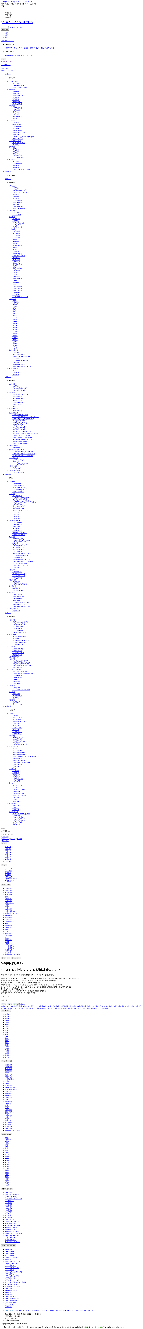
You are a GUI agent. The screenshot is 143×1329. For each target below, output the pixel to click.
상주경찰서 (8, 1203)
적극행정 (12, 736)
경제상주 (8, 474)
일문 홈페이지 (9, 1253)
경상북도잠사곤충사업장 (13, 1233)
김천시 (7, 1020)
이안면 (7, 1171)
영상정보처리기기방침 (21, 1310)
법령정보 (12, 120)
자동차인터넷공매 (11, 1284)
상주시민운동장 (10, 1303)
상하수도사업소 (10, 1249)
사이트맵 (19, 27)
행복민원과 (8, 940)
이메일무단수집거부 (37, 1310)
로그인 (3, 27)
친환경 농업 (13, 466)
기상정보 (41, 48)
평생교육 (12, 700)
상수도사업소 (9, 946)
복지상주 (8, 613)
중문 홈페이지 (9, 1255)
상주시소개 (12, 186)
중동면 (7, 1142)
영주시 (7, 1026)
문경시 (7, 1030)
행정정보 (8, 74)
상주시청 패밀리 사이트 (8, 1245)
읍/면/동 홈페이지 (7, 1134)
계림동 (7, 1179)
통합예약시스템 (6, 61)
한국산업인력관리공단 (12, 1225)
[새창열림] (12, 27)
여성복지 (12, 659)
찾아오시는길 (74, 1310)
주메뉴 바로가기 (16, 2)
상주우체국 (8, 1217)
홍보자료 (12, 783)
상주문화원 (8, 1211)
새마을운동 (12, 586)
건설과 (7, 929)
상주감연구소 (9, 1201)
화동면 (7, 1158)
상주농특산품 (13, 458)
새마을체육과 (9, 903)
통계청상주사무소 (11, 1223)
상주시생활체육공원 (12, 1268)
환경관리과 (8, 917)
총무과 (7, 897)
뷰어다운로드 (65, 1310)
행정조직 (12, 217)
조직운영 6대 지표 (15, 141)
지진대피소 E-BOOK (25, 55)
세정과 (7, 905)
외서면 (7, 1164)
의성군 (7, 1034)
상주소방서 (8, 1215)
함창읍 (7, 1138)
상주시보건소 (9, 1274)
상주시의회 (8, 1192)
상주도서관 (8, 1209)
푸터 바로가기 (27, 2)
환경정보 (12, 537)
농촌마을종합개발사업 (16, 449)
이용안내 (8, 861)
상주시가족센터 (10, 1266)
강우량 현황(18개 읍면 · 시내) (28, 48)
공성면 (7, 1148)
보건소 (7, 942)
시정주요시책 (13, 81)
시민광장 (8, 706)
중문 (6, 37)
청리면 (7, 1146)
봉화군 (7, 1053)
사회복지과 (8, 909)
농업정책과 (8, 919)
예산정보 (12, 89)
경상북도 (8, 1014)
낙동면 (7, 1144)
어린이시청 (8, 1292)
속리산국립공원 (10, 1219)
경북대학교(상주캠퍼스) (13, 1194)
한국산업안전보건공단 (12, 1231)
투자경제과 (8, 915)
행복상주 (8, 179)
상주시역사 (12, 210)
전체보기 (22, 1004)
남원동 (7, 1175)
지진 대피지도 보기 (11, 55)
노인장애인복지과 (11, 913)
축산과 (7, 923)
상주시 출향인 (9, 1305)
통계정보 (12, 106)
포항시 (7, 1016)
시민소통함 (5, 68)
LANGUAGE (5, 29)
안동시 (7, 1022)
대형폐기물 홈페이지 (12, 1296)
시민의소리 (12, 769)
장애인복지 (12, 634)
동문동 (7, 1181)
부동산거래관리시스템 (12, 1261)
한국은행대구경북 (11, 1227)
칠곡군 (7, 1049)
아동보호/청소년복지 (16, 669)
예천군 (7, 1051)
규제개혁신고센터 (15, 746)
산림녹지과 (8, 927)
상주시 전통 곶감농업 (12, 1298)
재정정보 (12, 159)
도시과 (7, 931)
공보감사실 (8, 890)
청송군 (7, 1037)
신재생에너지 (13, 609)
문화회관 (8, 1259)
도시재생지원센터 (11, 1238)
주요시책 (12, 392)
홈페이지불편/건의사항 (52, 1310)
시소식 (11, 713)
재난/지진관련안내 (7, 41)
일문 (6, 35)
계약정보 (12, 147)
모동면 (7, 1154)
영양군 (7, 1039)
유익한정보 (12, 803)
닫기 (3, 59)
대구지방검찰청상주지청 (13, 1199)
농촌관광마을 (13, 445)
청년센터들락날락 (11, 1290)
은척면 (7, 1166)
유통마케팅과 (9, 925)
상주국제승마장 (10, 1278)
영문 (6, 33)
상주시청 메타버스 (11, 1300)
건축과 (7, 938)
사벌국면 (8, 1140)
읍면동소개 (12, 299)
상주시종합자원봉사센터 (13, 1272)
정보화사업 (12, 580)
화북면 (7, 1162)
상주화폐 (12, 481)
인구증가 (12, 692)
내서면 (7, 1152)
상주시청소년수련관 (12, 1280)
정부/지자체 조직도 (86, 1310)
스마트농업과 (9, 921)
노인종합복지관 (14, 657)
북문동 (7, 1177)
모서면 (7, 1156)
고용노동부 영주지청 (12, 1221)
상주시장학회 (9, 1270)
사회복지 (12, 620)
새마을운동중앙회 (11, 1257)
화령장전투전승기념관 (12, 1286)
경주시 (7, 1018)
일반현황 (12, 384)
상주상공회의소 (10, 1229)
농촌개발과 (8, 933)
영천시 (7, 1028)
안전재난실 (8, 895)
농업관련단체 (13, 408)
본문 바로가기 (6, 2)
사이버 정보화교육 (11, 1264)
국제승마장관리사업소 (12, 954)
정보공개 (8, 171)
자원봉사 (12, 685)
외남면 (7, 1150)
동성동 (7, 1183)
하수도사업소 (9, 948)
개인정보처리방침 (7, 1310)
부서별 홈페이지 (6, 1061)
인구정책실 (8, 892)
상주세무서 (8, 1213)
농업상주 (8, 377)
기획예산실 (8, 888)
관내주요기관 (13, 368)
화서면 (7, 1160)
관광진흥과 (8, 901)
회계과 (7, 907)
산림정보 (12, 570)
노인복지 (12, 647)
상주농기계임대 (10, 1294)
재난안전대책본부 (15, 350)
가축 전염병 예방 (14, 470)
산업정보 (12, 494)
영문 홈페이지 (9, 1251)
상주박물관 (8, 952)
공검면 (7, 1168)
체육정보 (12, 592)
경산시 (7, 1032)
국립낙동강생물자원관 (12, 1235)
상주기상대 (8, 1207)
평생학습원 (8, 950)
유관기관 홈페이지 (7, 1189)
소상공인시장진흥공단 (12, 1242)
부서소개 (12, 229)
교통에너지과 (9, 936)
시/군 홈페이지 (6, 1010)
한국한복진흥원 (10, 1240)
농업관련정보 (13, 413)
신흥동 (7, 1185)
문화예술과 (8, 899)
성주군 (7, 1047)
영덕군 (7, 1041)
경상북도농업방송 (11, 1197)
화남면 (7, 1173)
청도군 (7, 1043)
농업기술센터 (9, 944)
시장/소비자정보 (14, 520)
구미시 (7, 1024)
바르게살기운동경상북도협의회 (15, 1282)
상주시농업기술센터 (12, 1276)
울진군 (7, 1055)
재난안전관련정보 (11, 48)
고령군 (7, 1045)
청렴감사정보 (13, 812)
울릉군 (7, 1057)
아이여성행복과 (6, 885)
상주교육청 (8, 1205)
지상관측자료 (49, 48)
